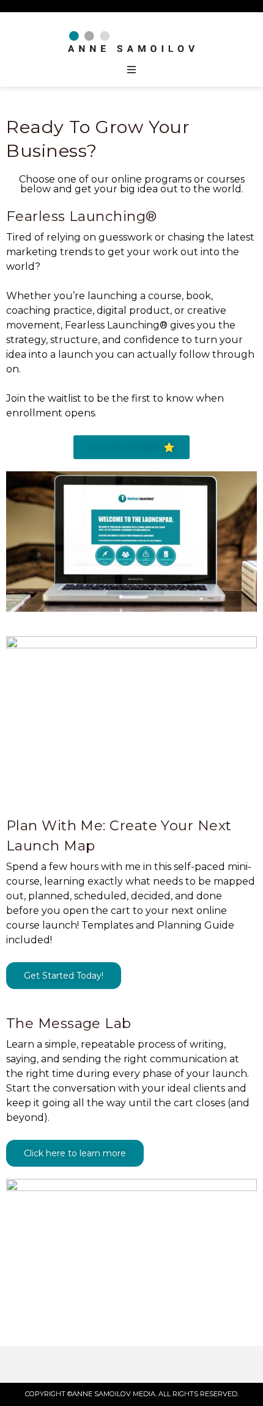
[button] (131, 447)
